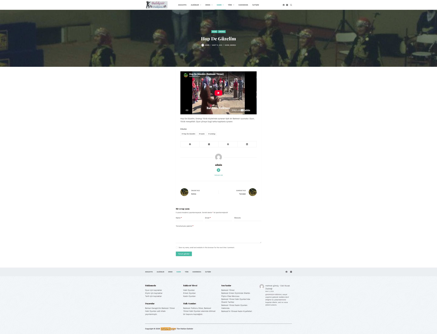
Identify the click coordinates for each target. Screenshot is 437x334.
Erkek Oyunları (189, 293)
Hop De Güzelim (188, 134)
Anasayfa (182, 5)
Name (179, 218)
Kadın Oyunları (189, 296)
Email (208, 218)
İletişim (255, 5)
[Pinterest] (228, 144)
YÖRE (230, 5)
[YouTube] (287, 5)
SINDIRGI (222, 31)
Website (237, 218)
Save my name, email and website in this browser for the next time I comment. (207, 247)
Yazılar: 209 (218, 175)
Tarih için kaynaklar (153, 296)
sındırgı (211, 134)
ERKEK (207, 5)
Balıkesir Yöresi (227, 290)
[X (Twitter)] (208, 144)
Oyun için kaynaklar (153, 290)
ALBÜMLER (195, 5)
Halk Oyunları (189, 290)
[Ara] (291, 5)
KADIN (219, 5)
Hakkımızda (243, 5)
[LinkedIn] (247, 144)
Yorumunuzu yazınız (184, 226)
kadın (202, 134)
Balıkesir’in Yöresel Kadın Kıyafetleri (236, 311)
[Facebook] (284, 5)
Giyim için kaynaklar (154, 293)
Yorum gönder (184, 254)
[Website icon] (218, 170)
